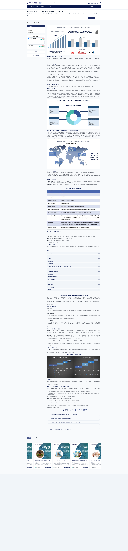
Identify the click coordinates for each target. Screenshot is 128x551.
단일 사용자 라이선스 (32, 38)
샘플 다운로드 (91, 17)
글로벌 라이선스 (31, 45)
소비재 (37, 17)
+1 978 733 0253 (92, 2)
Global (31, 17)
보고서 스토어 (32, 22)
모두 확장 (98, 250)
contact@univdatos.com (93, 3)
